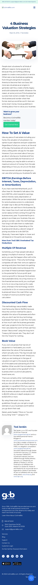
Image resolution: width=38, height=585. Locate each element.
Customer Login (7, 546)
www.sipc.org (18, 476)
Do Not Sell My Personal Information (14, 549)
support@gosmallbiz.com (18, 1)
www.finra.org (27, 474)
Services (5, 534)
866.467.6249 (6, 1)
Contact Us (6, 543)
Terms (28, 577)
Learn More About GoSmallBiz (12, 515)
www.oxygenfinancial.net (22, 434)
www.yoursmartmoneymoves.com (25, 440)
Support (4, 540)
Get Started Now (11, 125)
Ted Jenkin (24, 33)
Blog (3, 537)
